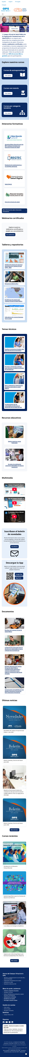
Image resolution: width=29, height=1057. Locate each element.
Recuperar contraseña (8, 1010)
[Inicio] (14, 10)
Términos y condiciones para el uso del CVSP (15, 1051)
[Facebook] (4, 1022)
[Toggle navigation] (3, 14)
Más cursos (14, 960)
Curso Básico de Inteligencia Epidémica (14, 926)
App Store (18, 578)
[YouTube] (7, 1022)
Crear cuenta (7, 1007)
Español (4, 1)
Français (4, 5)
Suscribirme (14, 546)
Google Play (19, 574)
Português (17, 1)
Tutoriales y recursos (8, 992)
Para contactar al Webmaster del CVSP (11, 1050)
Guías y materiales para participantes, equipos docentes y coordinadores (14, 994)
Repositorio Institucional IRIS (10, 984)
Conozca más (14, 28)
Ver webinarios (10, 234)
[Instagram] (9, 1022)
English (10, 1)
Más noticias (14, 830)
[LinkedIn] (12, 1022)
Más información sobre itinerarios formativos (14, 210)
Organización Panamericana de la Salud (12, 980)
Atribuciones (22, 1051)
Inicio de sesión (7, 1008)
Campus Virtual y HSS (8, 1014)
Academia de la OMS (8, 982)
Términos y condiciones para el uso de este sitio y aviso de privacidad (14, 978)
